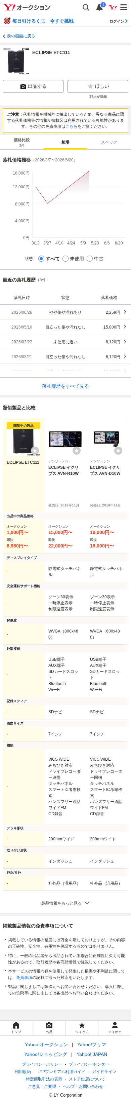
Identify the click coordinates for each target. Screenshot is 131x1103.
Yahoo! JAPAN (92, 1054)
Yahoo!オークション (46, 1044)
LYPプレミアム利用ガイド (61, 1071)
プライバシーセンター (89, 1064)
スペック (109, 142)
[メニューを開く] (124, 7)
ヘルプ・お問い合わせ (83, 1086)
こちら (72, 126)
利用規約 (23, 1071)
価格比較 (22, 142)
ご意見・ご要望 (42, 1086)
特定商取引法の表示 (44, 1079)
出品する (37, 86)
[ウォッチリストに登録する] (35, 451)
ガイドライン (104, 1071)
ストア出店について (87, 1079)
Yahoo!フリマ (91, 1044)
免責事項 (24, 977)
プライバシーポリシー (42, 1064)
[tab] (22, 142)
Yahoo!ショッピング (45, 1054)
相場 (65, 142)
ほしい (102, 86)
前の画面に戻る (21, 36)
